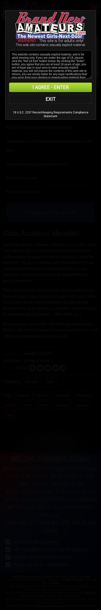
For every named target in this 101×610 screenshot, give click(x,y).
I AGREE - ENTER (50, 87)
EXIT (51, 99)
